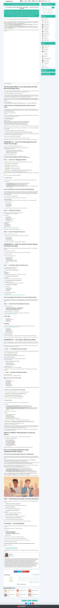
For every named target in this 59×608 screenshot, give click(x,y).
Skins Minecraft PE (50, 9)
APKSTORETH (44, 12)
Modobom (41, 606)
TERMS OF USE (24, 600)
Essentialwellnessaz (49, 12)
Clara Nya (6, 19)
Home (5, 4)
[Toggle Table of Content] (37, 83)
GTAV (43, 9)
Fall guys (46, 9)
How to (8, 4)
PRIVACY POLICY (34, 600)
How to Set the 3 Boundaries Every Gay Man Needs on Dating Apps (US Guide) (24, 4)
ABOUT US (29, 600)
